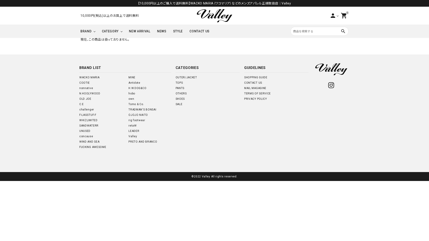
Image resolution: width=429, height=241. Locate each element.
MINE (131, 77)
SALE (179, 104)
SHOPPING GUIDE (255, 77)
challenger (86, 109)
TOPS (179, 82)
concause (86, 136)
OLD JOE (85, 98)
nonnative (86, 88)
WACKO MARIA (89, 77)
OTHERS (181, 93)
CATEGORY (110, 31)
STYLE (178, 31)
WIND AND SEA (89, 141)
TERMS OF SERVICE (257, 93)
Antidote (134, 82)
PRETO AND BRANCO (142, 141)
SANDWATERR (89, 125)
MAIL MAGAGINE (255, 88)
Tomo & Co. (136, 104)
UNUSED (84, 131)
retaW (132, 125)
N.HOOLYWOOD (89, 93)
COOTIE (84, 82)
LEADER (133, 131)
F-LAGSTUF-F (87, 114)
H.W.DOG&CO (137, 88)
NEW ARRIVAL (139, 31)
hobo (131, 93)
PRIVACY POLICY (255, 98)
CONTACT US (199, 31)
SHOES (180, 98)
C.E (81, 104)
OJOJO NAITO (138, 114)
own (131, 98)
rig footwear (136, 120)
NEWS (161, 31)
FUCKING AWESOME (92, 147)
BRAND (86, 31)
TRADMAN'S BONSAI (142, 109)
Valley (132, 136)
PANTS (180, 88)
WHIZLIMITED (88, 120)
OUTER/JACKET (186, 77)
